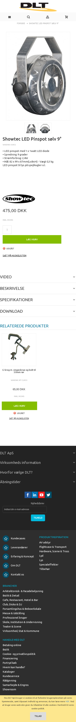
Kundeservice (11, 676)
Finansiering (10, 658)
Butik (6, 649)
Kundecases (18, 538)
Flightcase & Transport (53, 546)
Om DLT (16, 565)
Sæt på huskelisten (14, 255)
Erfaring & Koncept (22, 556)
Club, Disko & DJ (12, 604)
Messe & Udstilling (14, 613)
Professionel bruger (15, 617)
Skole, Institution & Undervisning (22, 622)
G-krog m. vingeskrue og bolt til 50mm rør (19, 371)
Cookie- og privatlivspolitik (19, 653)
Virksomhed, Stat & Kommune (21, 630)
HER (67, 701)
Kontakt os (17, 574)
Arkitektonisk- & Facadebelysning (23, 591)
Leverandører (19, 547)
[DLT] (38, 7)
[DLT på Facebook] (28, 494)
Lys (41, 560)
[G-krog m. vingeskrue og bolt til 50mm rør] (19, 349)
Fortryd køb (10, 662)
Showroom (9, 689)
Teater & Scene (12, 626)
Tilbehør (44, 568)
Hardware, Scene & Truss (54, 551)
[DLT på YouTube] (41, 494)
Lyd (41, 555)
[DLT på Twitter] (48, 494)
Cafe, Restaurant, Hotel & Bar (20, 599)
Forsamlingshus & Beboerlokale (22, 608)
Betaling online (12, 645)
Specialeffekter (48, 564)
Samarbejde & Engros (16, 684)
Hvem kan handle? (14, 667)
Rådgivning (9, 680)
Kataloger (9, 671)
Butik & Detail (11, 595)
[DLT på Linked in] (34, 494)
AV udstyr (45, 542)
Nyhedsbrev (37, 503)
